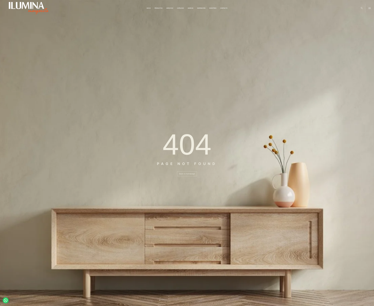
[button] (6, 300)
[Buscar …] (361, 8)
